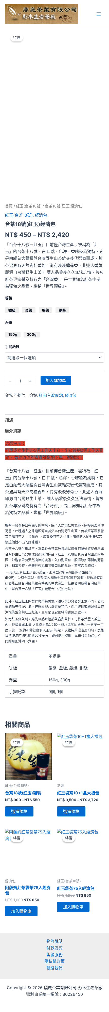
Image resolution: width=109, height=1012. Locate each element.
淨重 (8, 322)
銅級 (62, 310)
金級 (28, 310)
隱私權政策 (54, 961)
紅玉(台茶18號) (29, 206)
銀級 (45, 310)
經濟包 (41, 215)
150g (12, 334)
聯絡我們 (54, 967)
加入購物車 (56, 380)
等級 (8, 298)
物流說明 (54, 941)
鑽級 (11, 310)
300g (32, 334)
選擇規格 (19, 811)
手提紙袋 (12, 346)
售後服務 (54, 954)
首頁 (9, 206)
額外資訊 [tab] (13, 430)
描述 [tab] (9, 419)
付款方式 (54, 947)
